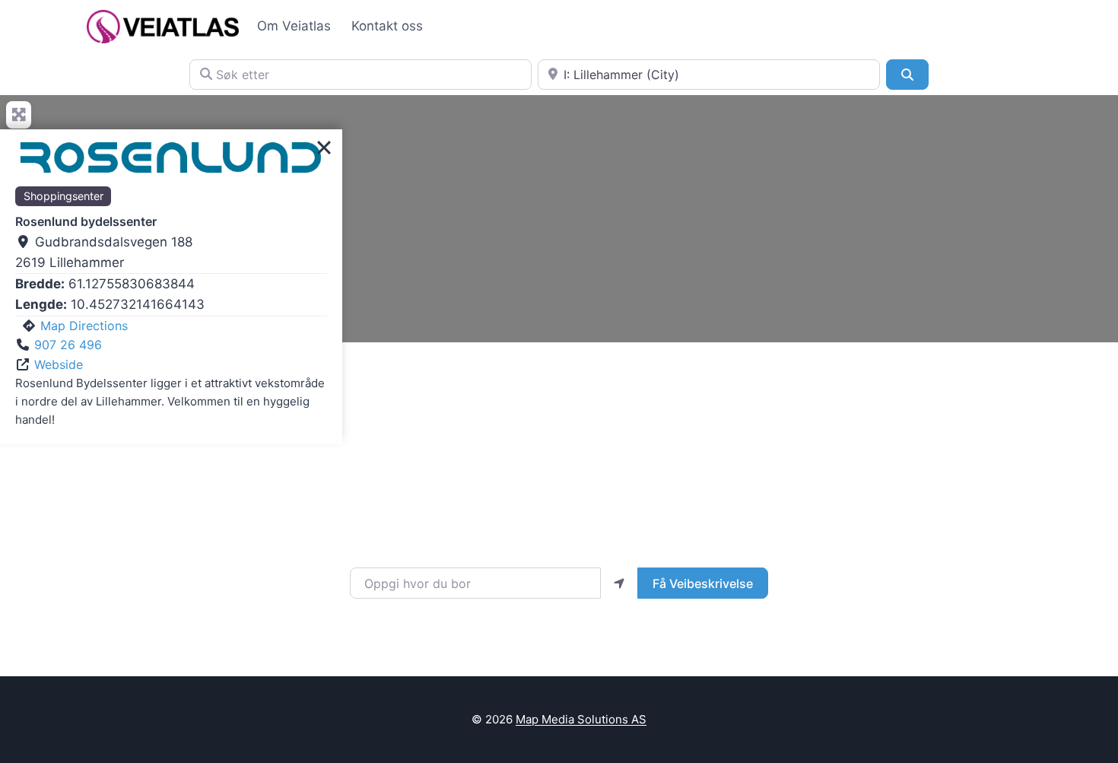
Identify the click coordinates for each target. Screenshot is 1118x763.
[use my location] (619, 582)
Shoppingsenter (63, 195)
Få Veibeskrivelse (703, 583)
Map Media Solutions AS (581, 719)
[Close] (324, 147)
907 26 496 (68, 344)
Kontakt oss (387, 25)
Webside (58, 364)
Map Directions (84, 325)
